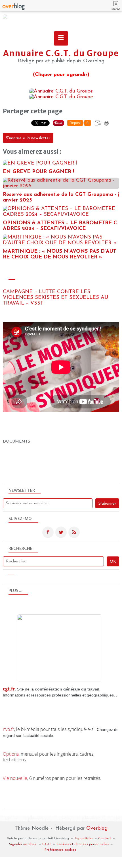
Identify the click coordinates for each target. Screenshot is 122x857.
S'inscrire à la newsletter (28, 138)
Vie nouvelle (15, 778)
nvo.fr (8, 729)
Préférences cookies (60, 850)
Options (11, 754)
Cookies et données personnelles (82, 844)
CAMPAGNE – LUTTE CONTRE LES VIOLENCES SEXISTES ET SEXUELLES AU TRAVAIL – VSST (55, 297)
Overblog (97, 828)
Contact (104, 838)
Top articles (83, 838)
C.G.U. (46, 844)
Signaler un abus (23, 844)
